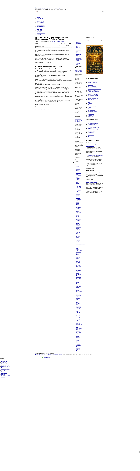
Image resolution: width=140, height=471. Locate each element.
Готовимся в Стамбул (78, 239)
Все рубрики (90, 116)
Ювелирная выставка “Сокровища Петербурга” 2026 (93, 145)
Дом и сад (39, 31)
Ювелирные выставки (41, 23)
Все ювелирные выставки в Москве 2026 (94, 155)
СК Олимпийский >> (92, 106)
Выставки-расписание (78, 230)
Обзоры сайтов (77, 289)
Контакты (39, 34)
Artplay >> (90, 108)
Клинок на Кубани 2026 (78, 43)
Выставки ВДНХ (40, 18)
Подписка (138, 359)
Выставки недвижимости (93, 94)
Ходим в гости (77, 341)
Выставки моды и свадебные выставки (78, 223)
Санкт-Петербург (78, 314)
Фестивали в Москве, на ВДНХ (94, 121)
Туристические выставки (93, 95)
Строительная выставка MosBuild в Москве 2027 (78, 120)
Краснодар (78, 265)
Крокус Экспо (39, 30)
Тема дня (78, 323)
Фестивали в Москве (41, 33)
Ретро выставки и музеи (78, 303)
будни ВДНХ (78, 186)
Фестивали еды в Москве (78, 338)
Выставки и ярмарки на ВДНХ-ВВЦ (78, 219)
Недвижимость (79, 286)
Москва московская (78, 276)
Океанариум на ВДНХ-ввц (91, 182)
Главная (38, 17)
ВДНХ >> (89, 102)
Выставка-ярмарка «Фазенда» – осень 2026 (78, 46)
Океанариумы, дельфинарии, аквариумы (79, 293)
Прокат (77, 299)
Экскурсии (78, 344)
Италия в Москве (78, 254)
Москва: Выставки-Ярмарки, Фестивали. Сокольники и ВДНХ (49, 8)
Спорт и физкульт (78, 321)
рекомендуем (90, 137)
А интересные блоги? (78, 173)
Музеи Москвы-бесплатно (93, 124)
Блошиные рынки (40, 22)
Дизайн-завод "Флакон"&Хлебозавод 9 (80, 243)
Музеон (77, 283)
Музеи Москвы (62, 41)
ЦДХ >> (89, 104)
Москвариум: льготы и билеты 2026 (93, 172)
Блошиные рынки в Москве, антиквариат (78, 182)
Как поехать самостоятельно (79, 256)
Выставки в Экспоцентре (93, 98)
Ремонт (77, 300)
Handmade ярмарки (41, 26)
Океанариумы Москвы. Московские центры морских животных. (95, 126)
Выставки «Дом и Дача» (92, 82)
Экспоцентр (39, 29)
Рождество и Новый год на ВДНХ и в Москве (78, 307)
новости (77, 287)
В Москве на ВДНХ (55, 41)
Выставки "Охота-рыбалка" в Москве (78, 202)
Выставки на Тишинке (78, 227)
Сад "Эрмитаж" (78, 312)
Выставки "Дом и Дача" (78, 198)
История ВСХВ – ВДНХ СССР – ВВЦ (79, 251)
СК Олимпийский (79, 317)
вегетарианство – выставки (79, 193)
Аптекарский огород (78, 176)
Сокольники (39, 19)
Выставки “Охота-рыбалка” (93, 96)
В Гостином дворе (78, 188)
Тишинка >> (90, 107)
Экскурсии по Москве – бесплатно (95, 129)
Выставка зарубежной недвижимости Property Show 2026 (79, 59)
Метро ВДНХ (78, 274)
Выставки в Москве (40, 25)
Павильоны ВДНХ (78, 296)
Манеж (77, 273)
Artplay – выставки (78, 167)
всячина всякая (91, 115)
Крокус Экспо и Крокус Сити (78, 268)
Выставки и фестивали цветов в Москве (78, 214)
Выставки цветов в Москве (93, 90)
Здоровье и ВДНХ (78, 247)
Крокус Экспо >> (91, 99)
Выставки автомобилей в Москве (78, 207)
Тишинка (38, 27)
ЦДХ (77, 342)
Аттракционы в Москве (78, 179)
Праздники (78, 298)
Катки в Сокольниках (78, 259)
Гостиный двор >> (91, 103)
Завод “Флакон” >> (91, 110)
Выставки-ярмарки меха (78, 233)
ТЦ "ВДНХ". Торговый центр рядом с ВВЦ (78, 331)
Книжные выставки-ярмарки (78, 262)
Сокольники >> (91, 100)
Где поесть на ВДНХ (78, 237)
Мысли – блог (78, 284)
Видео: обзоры (77, 196)
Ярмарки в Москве (40, 21)
